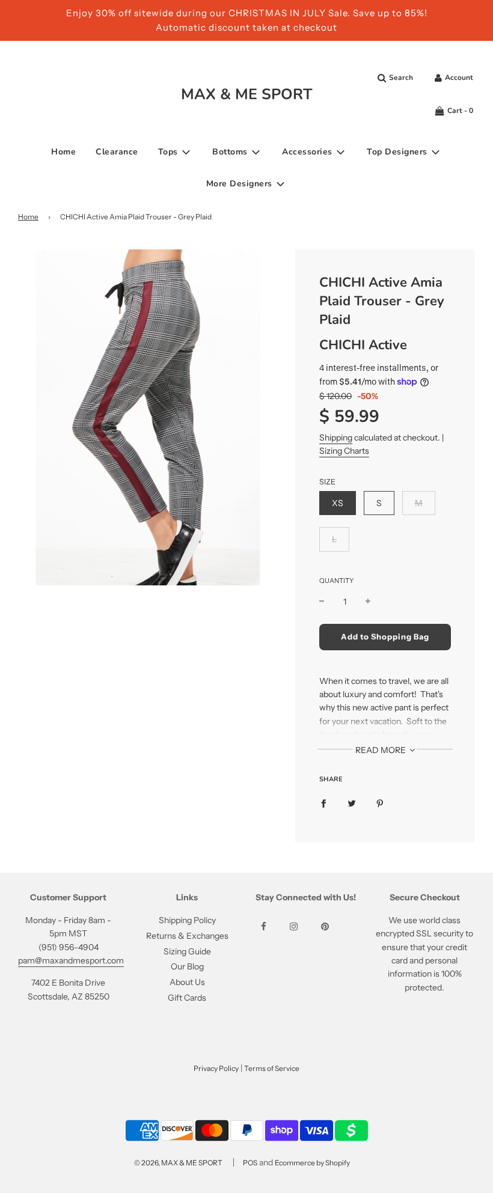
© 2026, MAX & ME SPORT (178, 1162)
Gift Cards (187, 997)
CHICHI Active (363, 345)
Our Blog (187, 966)
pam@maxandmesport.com (71, 960)
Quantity (336, 580)
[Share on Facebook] (323, 803)
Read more (381, 750)
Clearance (117, 151)
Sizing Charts (344, 450)
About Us (187, 982)
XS (337, 503)
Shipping (335, 437)
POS (250, 1162)
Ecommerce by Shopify (312, 1162)
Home (63, 151)
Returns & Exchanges (187, 935)
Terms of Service (271, 1068)
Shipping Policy (187, 920)
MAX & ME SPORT (247, 94)
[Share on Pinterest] (380, 803)
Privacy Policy (216, 1068)
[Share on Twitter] (351, 803)
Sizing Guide (187, 951)
